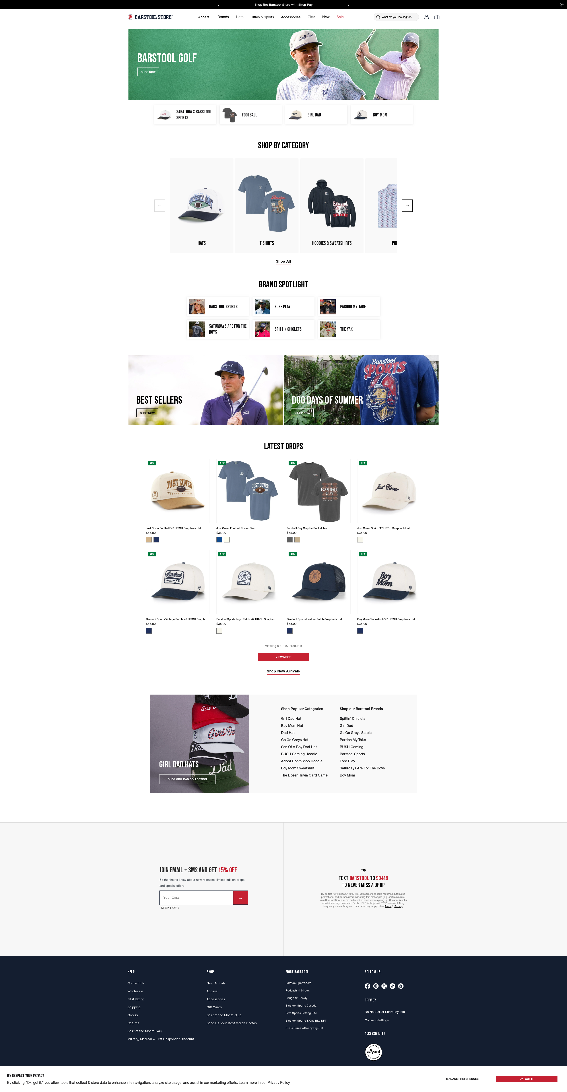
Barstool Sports (352, 754)
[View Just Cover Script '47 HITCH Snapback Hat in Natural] (360, 539)
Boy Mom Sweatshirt (297, 768)
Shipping (134, 1007)
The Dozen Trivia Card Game (304, 775)
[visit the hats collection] (201, 205)
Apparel (212, 991)
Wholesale (135, 991)
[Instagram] (376, 986)
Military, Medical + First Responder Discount (161, 1039)
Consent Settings (377, 1020)
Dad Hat (288, 732)
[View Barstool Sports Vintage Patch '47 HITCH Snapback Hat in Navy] (149, 631)
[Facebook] (367, 986)
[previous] (159, 205)
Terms (388, 906)
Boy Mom (347, 775)
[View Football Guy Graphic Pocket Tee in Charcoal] (290, 539)
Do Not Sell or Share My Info (385, 1012)
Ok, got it (527, 1078)
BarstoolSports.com (298, 983)
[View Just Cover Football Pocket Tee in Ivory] (227, 539)
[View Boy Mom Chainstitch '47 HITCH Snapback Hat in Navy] (360, 631)
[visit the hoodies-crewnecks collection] (332, 205)
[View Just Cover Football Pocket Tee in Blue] (219, 539)
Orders (133, 1015)
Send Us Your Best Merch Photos (232, 1023)
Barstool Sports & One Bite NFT (306, 1020)
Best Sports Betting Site (301, 1013)
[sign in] (426, 17)
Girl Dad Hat (291, 718)
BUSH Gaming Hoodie (299, 754)
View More (283, 657)
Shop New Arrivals (283, 671)
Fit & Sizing (136, 999)
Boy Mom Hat (292, 725)
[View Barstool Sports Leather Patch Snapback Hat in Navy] (290, 631)
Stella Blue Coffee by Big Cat (304, 1028)
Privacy (398, 906)
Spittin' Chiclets (352, 718)
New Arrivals (216, 983)
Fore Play (347, 761)
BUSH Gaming (351, 747)
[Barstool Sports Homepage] (151, 17)
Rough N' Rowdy (296, 998)
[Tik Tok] (392, 986)
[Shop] (401, 986)
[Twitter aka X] (384, 986)
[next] (407, 205)
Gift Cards (214, 1007)
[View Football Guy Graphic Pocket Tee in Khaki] (297, 539)
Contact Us (136, 983)
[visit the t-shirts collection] (266, 205)
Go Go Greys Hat (294, 740)
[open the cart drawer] (436, 17)
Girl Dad (346, 725)
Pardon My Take (353, 740)
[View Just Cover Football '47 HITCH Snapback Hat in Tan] (149, 539)
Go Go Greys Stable (356, 732)
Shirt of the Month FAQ (145, 1031)
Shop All (283, 261)
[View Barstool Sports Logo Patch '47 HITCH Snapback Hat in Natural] (219, 631)
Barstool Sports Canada (301, 1005)
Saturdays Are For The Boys (362, 768)
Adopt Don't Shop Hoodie (301, 761)
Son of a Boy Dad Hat (299, 747)
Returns (133, 1023)
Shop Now (147, 413)
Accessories (216, 999)
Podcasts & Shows (298, 990)
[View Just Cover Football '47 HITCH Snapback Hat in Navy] (156, 539)
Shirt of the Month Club (224, 1015)
